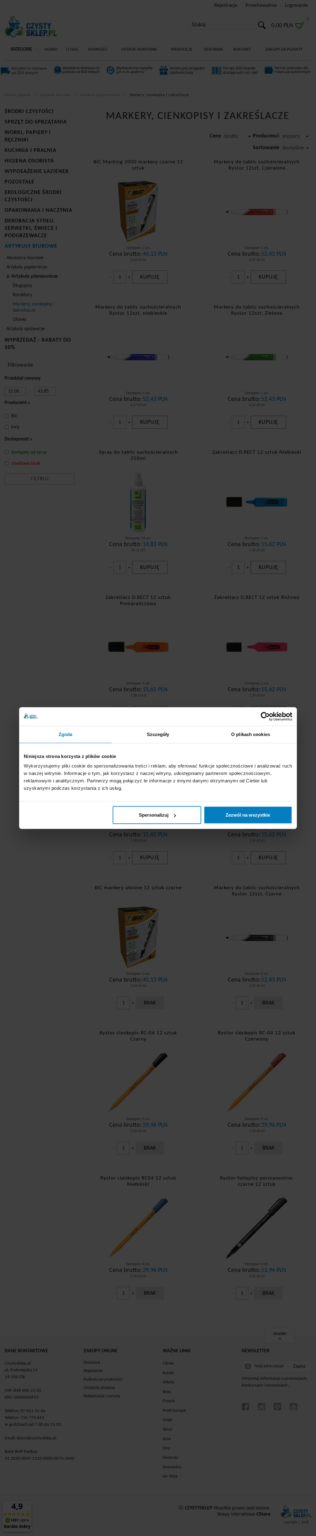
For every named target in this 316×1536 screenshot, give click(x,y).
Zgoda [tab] (66, 734)
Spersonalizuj (153, 815)
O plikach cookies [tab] (250, 734)
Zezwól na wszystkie (248, 815)
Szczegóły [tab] (158, 734)
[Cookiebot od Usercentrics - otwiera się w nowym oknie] (265, 716)
